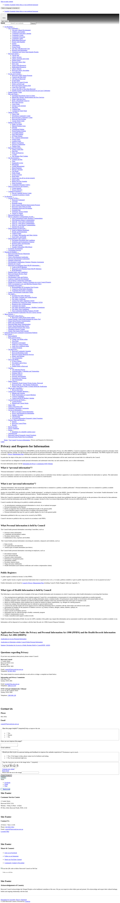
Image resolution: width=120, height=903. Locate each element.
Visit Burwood (12, 433)
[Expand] (14, 27)
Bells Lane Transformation (16, 322)
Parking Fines (16, 146)
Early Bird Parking (17, 134)
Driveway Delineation (18, 144)
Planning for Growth (14, 264)
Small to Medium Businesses (20, 230)
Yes (9, 733)
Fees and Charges (17, 245)
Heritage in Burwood (14, 260)
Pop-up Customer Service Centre (22, 193)
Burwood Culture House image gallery (23, 317)
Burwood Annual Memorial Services (23, 354)
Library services (16, 57)
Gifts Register (16, 416)
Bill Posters (15, 164)
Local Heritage (16, 72)
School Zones (16, 139)
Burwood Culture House (15, 316)
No (9, 737)
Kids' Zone (15, 64)
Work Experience (17, 374)
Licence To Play (13, 198)
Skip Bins (15, 107)
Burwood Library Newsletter (20, 70)
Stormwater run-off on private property (23, 178)
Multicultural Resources (19, 67)
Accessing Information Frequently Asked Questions (27, 418)
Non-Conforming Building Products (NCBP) (25, 311)
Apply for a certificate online (20, 346)
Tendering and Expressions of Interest (23, 242)
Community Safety (17, 38)
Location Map (5, 831)
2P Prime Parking (17, 136)
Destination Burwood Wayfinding (22, 208)
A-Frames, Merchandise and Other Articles (24, 235)
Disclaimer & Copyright (8, 899)
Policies (14, 422)
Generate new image (8, 769)
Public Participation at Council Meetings (24, 395)
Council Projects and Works (16, 400)
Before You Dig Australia (19, 181)
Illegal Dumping (17, 168)
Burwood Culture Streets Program (22, 75)
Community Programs (18, 37)
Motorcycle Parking (18, 143)
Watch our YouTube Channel (13, 859)
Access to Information (14, 410)
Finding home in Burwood (20, 366)
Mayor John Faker (17, 390)
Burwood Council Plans (19, 423)
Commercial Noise (13, 275)
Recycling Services (17, 102)
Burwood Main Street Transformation (19, 324)
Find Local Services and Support (18, 186)
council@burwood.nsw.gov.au (14, 669)
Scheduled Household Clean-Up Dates (23, 95)
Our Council (8, 334)
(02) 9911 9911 (9, 827)
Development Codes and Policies (18, 277)
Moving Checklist (17, 169)
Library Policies (16, 69)
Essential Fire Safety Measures (21, 295)
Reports (14, 425)
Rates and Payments (14, 337)
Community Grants (17, 35)
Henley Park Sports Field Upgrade (18, 331)
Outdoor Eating (16, 233)
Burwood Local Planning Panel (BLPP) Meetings (26, 269)
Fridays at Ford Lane (18, 84)
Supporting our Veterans (19, 378)
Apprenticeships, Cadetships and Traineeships (25, 371)
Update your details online (20, 339)
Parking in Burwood (14, 122)
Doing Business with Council (17, 238)
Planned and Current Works (20, 403)
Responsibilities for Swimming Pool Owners (25, 287)
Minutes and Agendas (18, 393)
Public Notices (12, 381)
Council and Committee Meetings (18, 391)
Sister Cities (11, 405)
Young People (16, 47)
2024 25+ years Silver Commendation (23, 223)
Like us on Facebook (10, 853)
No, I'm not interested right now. (17, 758)
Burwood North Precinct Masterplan (19, 253)
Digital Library (16, 60)
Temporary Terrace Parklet (20, 211)
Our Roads (15, 171)
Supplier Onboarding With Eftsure (22, 247)
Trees (13, 161)
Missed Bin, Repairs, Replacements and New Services (28, 97)
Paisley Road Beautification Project (18, 326)
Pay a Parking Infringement (20, 137)
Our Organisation (17, 358)
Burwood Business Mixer (15, 215)
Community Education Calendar (21, 33)
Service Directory (17, 190)
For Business (8, 196)
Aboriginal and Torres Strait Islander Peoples (25, 52)
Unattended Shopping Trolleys (21, 185)
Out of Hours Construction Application (19, 280)
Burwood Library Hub (18, 62)
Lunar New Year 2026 (18, 87)
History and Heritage (18, 356)
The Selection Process (18, 369)
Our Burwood (12, 349)
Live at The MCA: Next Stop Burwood (23, 89)
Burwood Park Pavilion (19, 119)
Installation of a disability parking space (23, 432)
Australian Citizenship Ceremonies (18, 408)
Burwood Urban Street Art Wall (21, 206)
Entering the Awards (18, 227)
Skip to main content (7, 1)
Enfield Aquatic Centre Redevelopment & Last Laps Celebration (31, 90)
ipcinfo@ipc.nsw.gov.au (12, 684)
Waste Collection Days (19, 99)
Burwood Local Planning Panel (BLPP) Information (23, 265)
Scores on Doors (17, 174)
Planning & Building (10, 252)
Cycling (14, 154)
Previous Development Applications (19, 258)
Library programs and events (20, 58)
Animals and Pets (17, 159)
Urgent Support (16, 188)
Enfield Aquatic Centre (15, 92)
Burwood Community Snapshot (21, 351)
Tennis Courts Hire (17, 149)
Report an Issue (12, 427)
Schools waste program (19, 106)
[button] (60, 467)
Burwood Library (13, 53)
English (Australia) (21, 5)
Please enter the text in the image (12, 772)
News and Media (13, 359)
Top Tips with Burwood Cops (21, 48)
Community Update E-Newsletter (14, 863)
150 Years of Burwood (18, 79)
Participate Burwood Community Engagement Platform (20, 332)
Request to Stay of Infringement (21, 304)
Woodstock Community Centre (21, 116)
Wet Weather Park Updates (20, 156)
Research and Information (19, 50)
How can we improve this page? (11, 741)
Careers (10, 368)
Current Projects (17, 401)
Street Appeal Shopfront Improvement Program (26, 205)
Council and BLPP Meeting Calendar (23, 398)
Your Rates (15, 341)
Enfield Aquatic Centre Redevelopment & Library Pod (24, 319)
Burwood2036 (12, 336)
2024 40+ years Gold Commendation (23, 222)
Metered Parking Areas (19, 126)
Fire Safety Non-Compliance (20, 309)
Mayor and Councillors (15, 388)
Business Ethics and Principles (21, 243)
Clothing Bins (16, 109)
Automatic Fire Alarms (19, 306)
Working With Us (17, 373)
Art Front (15, 201)
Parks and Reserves (18, 153)
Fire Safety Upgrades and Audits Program (24, 297)
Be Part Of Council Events (20, 82)
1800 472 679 (12, 685)
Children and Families (18, 32)
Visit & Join (15, 55)
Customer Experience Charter (21, 195)
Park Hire (15, 151)
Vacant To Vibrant (17, 213)
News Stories (16, 364)
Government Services (14, 250)
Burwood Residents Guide (20, 353)
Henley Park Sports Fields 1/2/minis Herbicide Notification (29, 386)
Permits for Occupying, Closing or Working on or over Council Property (29, 282)
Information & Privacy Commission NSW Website (38, 464)
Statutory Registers (17, 415)
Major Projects (8, 314)
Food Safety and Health (19, 237)
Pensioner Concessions (19, 343)
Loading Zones (16, 141)
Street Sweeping (17, 183)
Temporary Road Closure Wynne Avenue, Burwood (27, 383)
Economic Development (15, 248)
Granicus (27, 901)
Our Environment (13, 158)
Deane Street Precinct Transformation (19, 321)
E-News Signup (16, 361)
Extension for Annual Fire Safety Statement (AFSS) (27, 302)
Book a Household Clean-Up (20, 100)
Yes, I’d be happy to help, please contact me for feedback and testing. (28, 756)
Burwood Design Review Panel (17, 274)
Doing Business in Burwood (16, 228)
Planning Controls (13, 255)
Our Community (13, 28)
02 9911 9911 (12, 671)
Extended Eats (16, 210)
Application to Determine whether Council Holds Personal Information (22, 642)
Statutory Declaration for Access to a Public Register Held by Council (25, 645)
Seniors (14, 43)
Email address (5, 747)
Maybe (10, 735)
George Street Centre (18, 121)
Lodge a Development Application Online (20, 292)
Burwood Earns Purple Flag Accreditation (20, 437)
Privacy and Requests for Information (23, 413)
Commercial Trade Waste (19, 111)
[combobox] (10, 8)
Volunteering (16, 45)
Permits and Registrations (19, 232)
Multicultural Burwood (19, 40)
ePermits (14, 127)
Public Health (16, 173)
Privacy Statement (13, 428)
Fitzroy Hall (15, 114)
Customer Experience (14, 191)
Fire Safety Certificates (19, 299)
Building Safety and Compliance (18, 272)
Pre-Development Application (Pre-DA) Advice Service (24, 312)
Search (3, 23)
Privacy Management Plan (16, 454)
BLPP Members (16, 270)
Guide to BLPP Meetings (19, 267)
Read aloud (5, 771)
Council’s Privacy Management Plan (33, 583)
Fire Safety (11, 294)
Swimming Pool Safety (15, 285)
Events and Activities (14, 74)
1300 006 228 (12, 695)
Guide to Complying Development (18, 279)
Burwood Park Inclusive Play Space (19, 327)
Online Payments (17, 348)
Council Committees (18, 396)
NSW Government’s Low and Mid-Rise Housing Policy (25, 284)
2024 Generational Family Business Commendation (27, 218)
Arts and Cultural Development (21, 30)
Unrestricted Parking (18, 129)
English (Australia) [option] (21, 11)
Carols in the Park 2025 (19, 77)
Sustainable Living (17, 163)
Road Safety (15, 176)
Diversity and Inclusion (19, 376)
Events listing (16, 80)
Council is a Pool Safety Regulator (22, 289)
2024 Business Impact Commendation (23, 220)
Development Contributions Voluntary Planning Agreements (26, 262)
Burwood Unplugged (18, 200)
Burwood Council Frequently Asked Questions (22, 435)
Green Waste (16, 104)
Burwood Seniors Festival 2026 (21, 85)
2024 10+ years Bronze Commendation (23, 225)
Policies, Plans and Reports (16, 420)
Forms (10, 430)
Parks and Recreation (14, 148)
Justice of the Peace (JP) (15, 406)
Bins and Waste (12, 94)
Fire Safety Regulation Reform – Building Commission (28, 307)
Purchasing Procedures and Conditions (23, 240)
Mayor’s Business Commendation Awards (20, 216)
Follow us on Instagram (11, 856)
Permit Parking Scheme (19, 131)
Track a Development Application (18, 257)
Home (6, 440)
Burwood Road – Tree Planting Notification (25, 385)
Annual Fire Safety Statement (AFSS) (23, 300)
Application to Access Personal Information (13, 639)
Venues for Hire (13, 112)
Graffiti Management (18, 166)
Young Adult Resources (19, 65)
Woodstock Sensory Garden (16, 329)
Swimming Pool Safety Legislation (22, 290)
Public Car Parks (17, 124)
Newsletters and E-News (19, 363)
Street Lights (16, 179)
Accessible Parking (17, 132)
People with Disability (18, 42)
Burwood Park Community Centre (22, 117)
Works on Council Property (20, 344)
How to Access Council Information (22, 411)
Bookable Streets (17, 203)
